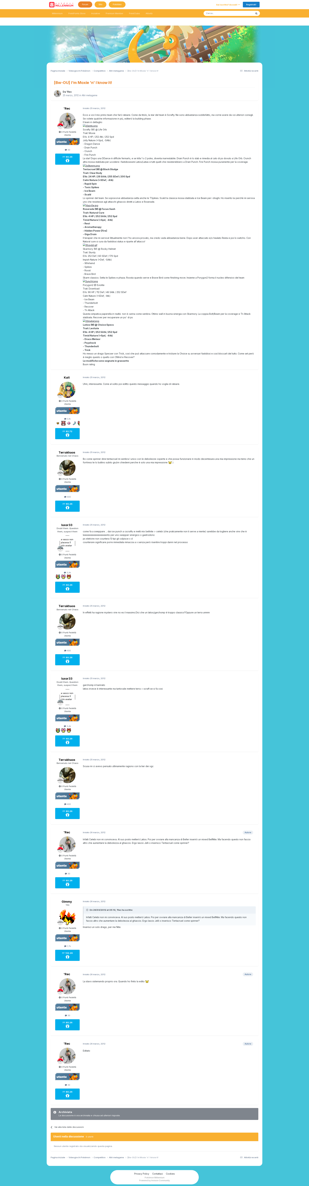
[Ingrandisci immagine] (90, 125)
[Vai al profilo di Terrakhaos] (67, 468)
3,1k (68, 418)
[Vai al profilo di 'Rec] (57, 93)
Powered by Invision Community (154, 1180)
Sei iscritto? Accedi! (227, 4)
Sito (100, 4)
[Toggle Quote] (87, 910)
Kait (67, 377)
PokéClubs (134, 13)
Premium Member (114, 13)
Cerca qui (243, 13)
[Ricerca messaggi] (256, 13)
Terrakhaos (67, 452)
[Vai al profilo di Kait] (67, 390)
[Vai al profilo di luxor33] (67, 543)
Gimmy (67, 901)
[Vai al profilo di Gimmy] (67, 917)
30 (68, 149)
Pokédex (117, 4)
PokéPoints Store (76, 13)
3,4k (68, 572)
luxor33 (66, 525)
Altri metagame (89, 95)
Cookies (170, 1173)
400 (68, 496)
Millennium (57, 13)
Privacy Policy (141, 1173)
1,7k (68, 946)
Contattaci (157, 1173)
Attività (149, 13)
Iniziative (95, 13)
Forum (85, 4)
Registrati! (251, 4)
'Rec (69, 91)
